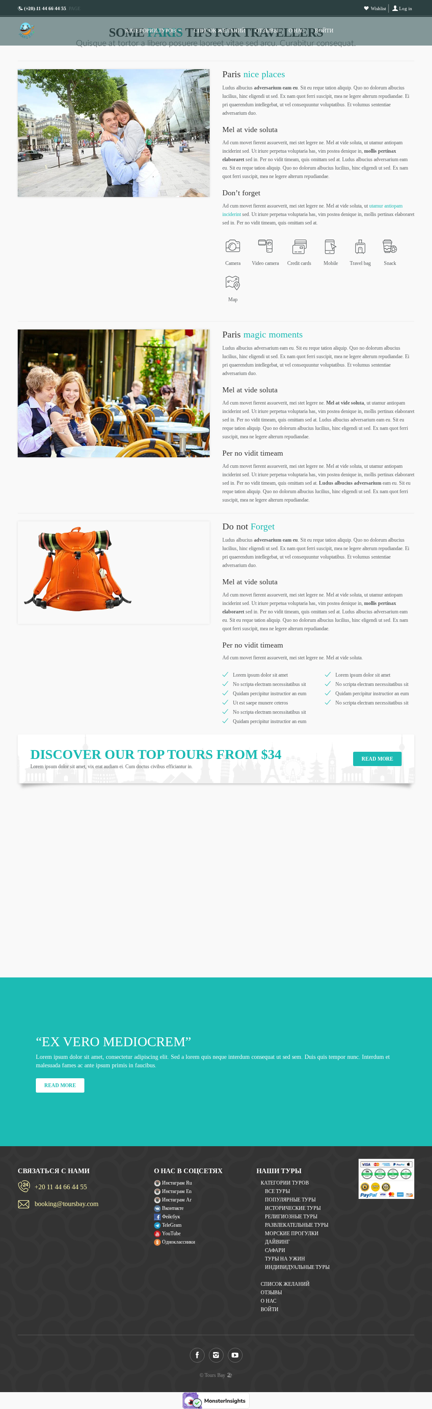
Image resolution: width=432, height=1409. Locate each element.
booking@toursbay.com (66, 1203)
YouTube (171, 1233)
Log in (405, 8)
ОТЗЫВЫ (266, 30)
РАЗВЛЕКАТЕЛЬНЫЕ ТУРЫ (296, 1225)
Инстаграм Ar (176, 1200)
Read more (377, 759)
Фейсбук (170, 1217)
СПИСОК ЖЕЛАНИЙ (219, 30)
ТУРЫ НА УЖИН (285, 1259)
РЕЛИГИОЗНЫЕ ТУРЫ (291, 1217)
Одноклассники (178, 1242)
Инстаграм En (176, 1191)
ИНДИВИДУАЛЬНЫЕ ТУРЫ (297, 1267)
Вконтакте (172, 1208)
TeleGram (171, 1225)
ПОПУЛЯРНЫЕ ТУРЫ (290, 1200)
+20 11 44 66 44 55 (61, 1186)
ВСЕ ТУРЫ (277, 1191)
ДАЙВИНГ (277, 1242)
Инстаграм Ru (176, 1183)
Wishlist (378, 8)
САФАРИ (275, 1250)
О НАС (297, 30)
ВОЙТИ (324, 30)
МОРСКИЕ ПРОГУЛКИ (292, 1233)
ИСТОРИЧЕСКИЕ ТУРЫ (293, 1208)
